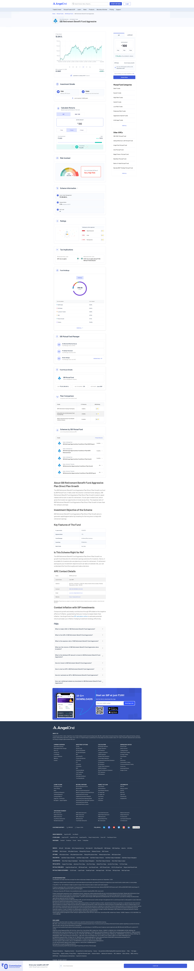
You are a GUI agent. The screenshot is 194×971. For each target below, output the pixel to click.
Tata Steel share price (103, 812)
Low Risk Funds (118, 106)
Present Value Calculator (104, 766)
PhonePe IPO (123, 796)
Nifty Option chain (64, 854)
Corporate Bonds (80, 770)
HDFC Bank (60, 304)
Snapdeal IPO (123, 798)
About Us (56, 750)
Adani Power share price (103, 814)
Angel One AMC (67, 834)
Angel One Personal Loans (84, 953)
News (84, 9)
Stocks (77, 746)
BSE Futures (105, 851)
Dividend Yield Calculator (103, 756)
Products (91, 9)
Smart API (103, 837)
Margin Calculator (102, 748)
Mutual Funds (79, 748)
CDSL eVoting (125, 953)
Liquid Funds (81, 870)
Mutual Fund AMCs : (58, 867)
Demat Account (123, 748)
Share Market (123, 756)
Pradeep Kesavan (67, 350)
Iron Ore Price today (113, 864)
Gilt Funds (108, 870)
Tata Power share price (81, 820)
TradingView (85, 840)
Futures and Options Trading (126, 764)
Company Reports (58, 796)
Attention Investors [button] (59, 877)
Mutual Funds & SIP (69, 9)
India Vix (123, 848)
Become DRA (79, 788)
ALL (90, 66)
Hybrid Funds (117, 102)
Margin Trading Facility (94, 837)
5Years (82, 130)
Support (118, 9)
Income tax (122, 766)
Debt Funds (116, 88)
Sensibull (62, 840)
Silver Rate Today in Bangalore (86, 861)
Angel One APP (65, 837)
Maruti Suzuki (61, 318)
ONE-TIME (77, 114)
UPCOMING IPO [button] (124, 784)
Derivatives (122, 760)
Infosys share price (124, 814)
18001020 (70, 827)
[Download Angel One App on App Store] (113, 712)
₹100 (118, 50)
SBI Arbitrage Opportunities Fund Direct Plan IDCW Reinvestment (76, 451)
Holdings (80, 277)
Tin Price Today (123, 864)
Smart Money (57, 788)
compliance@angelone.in (90, 937)
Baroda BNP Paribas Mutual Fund (123, 168)
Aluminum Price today (79, 864)
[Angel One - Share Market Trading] (60, 4)
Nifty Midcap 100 (98, 848)
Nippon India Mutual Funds (130, 867)
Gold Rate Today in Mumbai (68, 857)
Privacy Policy (80, 945)
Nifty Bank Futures (73, 851)
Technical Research (58, 794)
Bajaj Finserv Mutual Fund (121, 154)
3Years (71, 130)
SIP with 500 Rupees (80, 752)
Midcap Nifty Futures (84, 851)
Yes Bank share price (58, 820)
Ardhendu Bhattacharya (69, 344)
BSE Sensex (107, 848)
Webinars (56, 758)
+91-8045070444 (78, 940)
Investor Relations (58, 756)
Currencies (78, 764)
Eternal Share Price (102, 818)
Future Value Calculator (103, 758)
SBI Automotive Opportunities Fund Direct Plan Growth (78, 466)
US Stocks (78, 760)
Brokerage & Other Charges (60, 748)
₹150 (124, 50)
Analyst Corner (123, 770)
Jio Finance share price (125, 818)
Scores (95, 951)
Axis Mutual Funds (93, 867)
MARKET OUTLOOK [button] (103, 784)
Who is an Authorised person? (83, 790)
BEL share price (101, 820)
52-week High (101, 792)
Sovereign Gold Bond (81, 776)
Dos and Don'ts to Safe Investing (84, 951)
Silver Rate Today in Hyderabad (69, 861)
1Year (61, 130)
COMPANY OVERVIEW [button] (59, 744)
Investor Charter (96, 953)
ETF (77, 762)
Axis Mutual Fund (118, 150)
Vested (79, 840)
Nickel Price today (101, 864)
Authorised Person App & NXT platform (85, 800)
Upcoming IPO (79, 756)
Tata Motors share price (59, 818)
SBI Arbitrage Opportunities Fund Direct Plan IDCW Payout (79, 444)
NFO (77, 754)
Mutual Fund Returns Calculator (105, 770)
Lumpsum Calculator (103, 752)
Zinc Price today (91, 864)
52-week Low (101, 794)
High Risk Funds (118, 97)
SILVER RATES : (57, 860)
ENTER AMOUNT (80, 119)
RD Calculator (101, 764)
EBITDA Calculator (102, 768)
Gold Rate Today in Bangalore (129, 857)
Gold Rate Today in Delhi (83, 857)
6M (76, 66)
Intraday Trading (124, 754)
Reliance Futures (96, 851)
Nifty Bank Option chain (76, 854)
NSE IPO (122, 786)
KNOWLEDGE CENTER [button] (126, 744)
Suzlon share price (58, 814)
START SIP (155, 965)
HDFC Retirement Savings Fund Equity (66, 408)
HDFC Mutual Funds (105, 867)
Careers (55, 760)
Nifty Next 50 (89, 848)
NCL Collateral (117, 953)
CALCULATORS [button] (102, 744)
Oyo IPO (122, 790)
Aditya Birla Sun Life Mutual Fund (123, 140)
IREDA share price (58, 816)
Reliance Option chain (104, 854)
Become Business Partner (82, 786)
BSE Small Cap (116, 848)
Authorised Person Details (82, 802)
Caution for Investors (81, 956)
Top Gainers (101, 796)
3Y (83, 66)
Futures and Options (80, 758)
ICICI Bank (60, 308)
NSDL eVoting (134, 953)
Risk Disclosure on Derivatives (67, 956)
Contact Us (56, 752)
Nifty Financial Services (78, 848)
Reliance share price (124, 812)
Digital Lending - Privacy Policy (68, 953)
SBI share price (79, 818)
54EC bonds (79, 774)
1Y (79, 66)
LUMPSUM (129, 35)
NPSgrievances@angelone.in (59, 939)
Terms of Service (89, 945)
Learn (79, 9)
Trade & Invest (57, 9)
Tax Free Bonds (79, 772)
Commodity (78, 766)
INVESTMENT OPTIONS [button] (82, 744)
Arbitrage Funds (118, 120)
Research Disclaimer (58, 951)
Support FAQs (80, 827)
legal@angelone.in (92, 942)
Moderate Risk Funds (119, 111)
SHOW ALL (79, 328)
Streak (74, 840)
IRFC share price (57, 812)
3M (73, 66)
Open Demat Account (59, 746)
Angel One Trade (74, 837)
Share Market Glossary (103, 790)
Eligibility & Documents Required (83, 796)
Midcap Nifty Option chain (90, 854)
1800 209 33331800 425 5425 (76, 589)
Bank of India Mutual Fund (121, 163)
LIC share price (123, 820)
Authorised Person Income (82, 794)
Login (127, 4)
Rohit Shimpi (66, 357)
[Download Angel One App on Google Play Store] (113, 708)
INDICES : (55, 848)
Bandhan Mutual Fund (119, 159)
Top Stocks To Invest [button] (60, 810)
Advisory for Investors (106, 953)
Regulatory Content (69, 951)
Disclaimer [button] (56, 920)
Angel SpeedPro (83, 837)
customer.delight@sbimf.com (76, 593)
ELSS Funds (73, 870)
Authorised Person (124, 768)
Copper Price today (67, 864)
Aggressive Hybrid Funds (120, 115)
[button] (80, 629)
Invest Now (124, 77)
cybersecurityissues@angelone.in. (96, 940)
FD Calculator (101, 762)
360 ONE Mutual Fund (119, 136)
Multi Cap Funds (126, 870)
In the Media (56, 754)
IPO (121, 758)
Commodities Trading (125, 762)
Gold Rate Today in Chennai (97, 857)
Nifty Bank (67, 848)
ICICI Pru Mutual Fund (116, 867)
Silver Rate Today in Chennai (103, 861)
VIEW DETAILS (96, 358)
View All (124, 125)
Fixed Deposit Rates (111, 837)
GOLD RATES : (56, 857)
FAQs (128, 951)
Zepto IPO (122, 794)
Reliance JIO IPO (124, 788)
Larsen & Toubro (62, 311)
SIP (63, 114)
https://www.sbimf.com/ (75, 597)
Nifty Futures (63, 851)
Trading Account (124, 750)
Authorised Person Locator (82, 804)
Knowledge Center (58, 786)
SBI (58, 315)
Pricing (112, 9)
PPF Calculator (101, 772)
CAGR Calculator (102, 754)
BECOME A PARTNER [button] (81, 784)
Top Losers (100, 798)
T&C (133, 73)
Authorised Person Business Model (84, 798)
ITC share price (123, 816)
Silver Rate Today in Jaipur (118, 861)
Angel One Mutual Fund (120, 145)
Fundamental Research (59, 792)
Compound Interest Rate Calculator (106, 760)
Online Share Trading (125, 752)
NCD (77, 768)
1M (69, 66)
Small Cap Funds (90, 870)
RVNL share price (80, 816)
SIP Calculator (101, 750)
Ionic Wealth (75, 834)
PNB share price (101, 816)
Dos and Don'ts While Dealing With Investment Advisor (112, 951)
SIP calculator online (81, 616)
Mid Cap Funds (116, 870)
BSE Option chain (116, 854)
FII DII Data (100, 800)
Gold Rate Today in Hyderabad (112, 857)
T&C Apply (133, 951)
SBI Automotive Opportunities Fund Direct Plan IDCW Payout (79, 473)
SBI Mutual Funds (83, 867)
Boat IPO (122, 792)
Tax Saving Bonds (80, 778)
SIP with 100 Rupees (80, 750)
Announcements (101, 788)
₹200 (130, 50)
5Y (86, 66)
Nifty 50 (61, 848)
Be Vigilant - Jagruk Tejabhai (60, 800)
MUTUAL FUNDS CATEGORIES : (61, 870)
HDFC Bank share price (81, 812)
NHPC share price (80, 814)
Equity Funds (117, 93)
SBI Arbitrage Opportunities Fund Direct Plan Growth (77, 459)
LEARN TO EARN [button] (58, 784)
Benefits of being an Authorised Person (85, 792)
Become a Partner (102, 9)
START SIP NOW (116, 4)
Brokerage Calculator (103, 746)
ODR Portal (55, 956)
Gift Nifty (129, 848)
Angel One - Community (59, 798)
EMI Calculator (101, 774)
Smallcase (68, 840)
